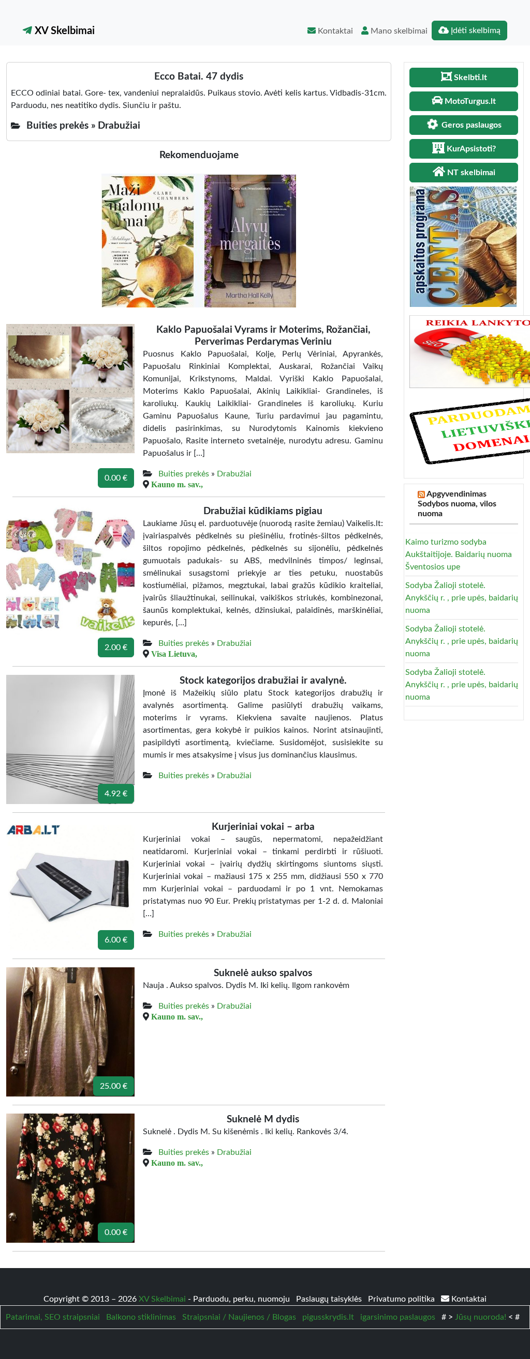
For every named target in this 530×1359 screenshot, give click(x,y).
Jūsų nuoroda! (480, 1317)
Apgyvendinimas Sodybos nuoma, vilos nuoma (457, 504)
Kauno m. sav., (177, 484)
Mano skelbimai (398, 31)
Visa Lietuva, (174, 654)
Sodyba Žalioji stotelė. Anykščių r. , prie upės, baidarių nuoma (461, 597)
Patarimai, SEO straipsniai (53, 1317)
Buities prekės (183, 474)
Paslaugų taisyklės (330, 1299)
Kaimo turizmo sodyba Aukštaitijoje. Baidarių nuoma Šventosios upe (458, 554)
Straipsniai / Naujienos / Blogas (239, 1317)
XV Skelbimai (63, 31)
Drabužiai (234, 474)
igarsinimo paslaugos (397, 1317)
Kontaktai (334, 31)
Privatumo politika (402, 1299)
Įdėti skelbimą (474, 30)
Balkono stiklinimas (141, 1317)
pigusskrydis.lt (328, 1317)
